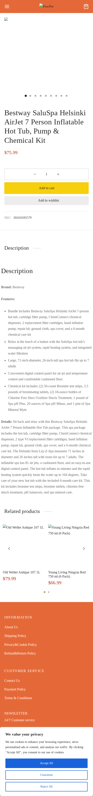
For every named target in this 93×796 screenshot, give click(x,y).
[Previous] (9, 548)
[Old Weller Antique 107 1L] (24, 545)
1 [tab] (44, 592)
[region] (46, 761)
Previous (13, 59)
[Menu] (7, 6)
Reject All (46, 786)
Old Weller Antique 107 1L (21, 572)
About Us (11, 627)
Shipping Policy (15, 636)
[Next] (84, 548)
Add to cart (46, 188)
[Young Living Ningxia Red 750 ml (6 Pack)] (69, 545)
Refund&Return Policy (20, 653)
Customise (46, 774)
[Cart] (86, 6)
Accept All (46, 763)
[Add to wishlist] (43, 572)
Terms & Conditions (18, 698)
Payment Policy (15, 689)
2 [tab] (48, 592)
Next (79, 59)
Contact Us (12, 680)
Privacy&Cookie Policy (20, 644)
